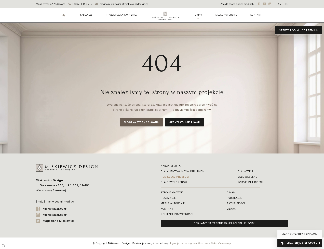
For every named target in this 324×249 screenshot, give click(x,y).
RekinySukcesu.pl (221, 243)
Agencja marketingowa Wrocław (189, 243)
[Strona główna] (64, 15)
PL (279, 3)
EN (286, 3)
